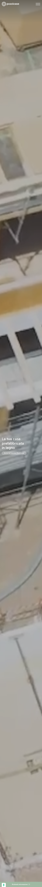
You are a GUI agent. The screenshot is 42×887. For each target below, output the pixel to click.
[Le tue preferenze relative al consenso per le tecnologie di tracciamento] (4, 885)
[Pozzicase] (10, 4)
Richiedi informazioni (20, 884)
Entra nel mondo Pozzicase (14, 453)
